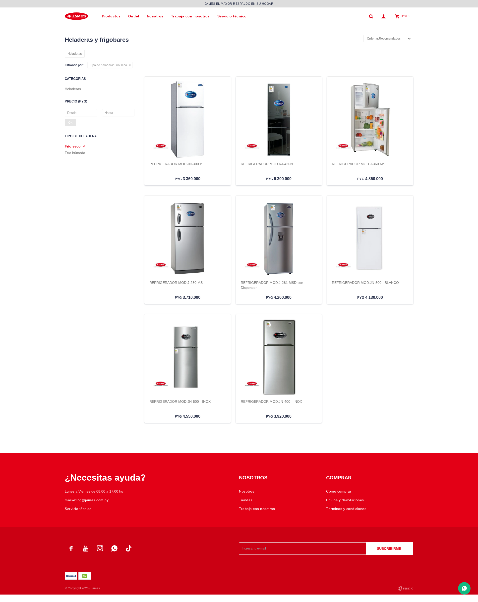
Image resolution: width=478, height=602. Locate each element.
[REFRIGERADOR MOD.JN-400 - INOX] (279, 357)
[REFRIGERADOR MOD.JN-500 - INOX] (187, 357)
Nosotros (155, 16)
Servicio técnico (232, 16)
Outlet (133, 16)
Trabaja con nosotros (190, 16)
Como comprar (338, 491)
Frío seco (108, 65)
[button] (371, 16)
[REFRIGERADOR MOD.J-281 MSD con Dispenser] (279, 238)
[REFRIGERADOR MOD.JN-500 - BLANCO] (370, 238)
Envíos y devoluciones (345, 500)
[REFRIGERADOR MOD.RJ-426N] (279, 119)
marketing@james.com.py (87, 500)
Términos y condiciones (346, 509)
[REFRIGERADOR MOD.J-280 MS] (187, 238)
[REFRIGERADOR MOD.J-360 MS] (370, 119)
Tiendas (245, 500)
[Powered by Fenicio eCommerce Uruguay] (405, 588)
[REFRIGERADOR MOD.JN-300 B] (187, 119)
